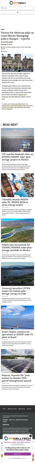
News (2, 29)
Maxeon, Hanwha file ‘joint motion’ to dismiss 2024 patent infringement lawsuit (16, 378)
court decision (29, 105)
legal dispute (27, 107)
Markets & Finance (16, 47)
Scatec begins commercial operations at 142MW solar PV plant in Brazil (17, 334)
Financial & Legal (7, 47)
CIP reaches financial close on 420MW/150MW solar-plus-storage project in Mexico (17, 157)
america (5, 104)
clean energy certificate (16, 105)
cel (27, 104)
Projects (3, 48)
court (24, 105)
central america (6, 105)
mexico (3, 108)
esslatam (4, 107)
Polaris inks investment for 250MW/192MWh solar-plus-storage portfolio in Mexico (17, 247)
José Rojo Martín (8, 42)
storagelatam (9, 108)
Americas (5, 51)
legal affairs (20, 107)
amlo (9, 104)
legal (15, 107)
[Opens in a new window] (6, 424)
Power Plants (28, 47)
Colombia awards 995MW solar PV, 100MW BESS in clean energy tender (15, 202)
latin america (10, 107)
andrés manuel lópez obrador (18, 104)
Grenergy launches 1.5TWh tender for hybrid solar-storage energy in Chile (16, 291)
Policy (22, 47)
